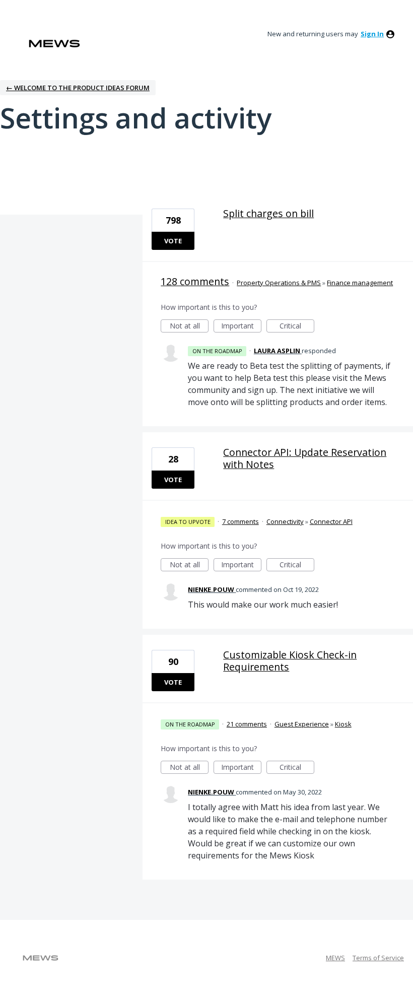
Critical (297, 327)
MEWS (335, 957)
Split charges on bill (268, 213)
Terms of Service (378, 957)
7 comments (240, 521)
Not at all (189, 327)
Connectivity (285, 521)
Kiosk (343, 723)
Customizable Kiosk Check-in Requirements (290, 661)
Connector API (331, 521)
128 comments (195, 281)
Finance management (360, 282)
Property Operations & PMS (279, 282)
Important (241, 327)
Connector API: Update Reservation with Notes (304, 458)
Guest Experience (301, 723)
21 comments (247, 723)
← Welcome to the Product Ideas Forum (78, 87)
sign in (372, 33)
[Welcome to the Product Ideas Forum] (54, 43)
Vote (173, 240)
